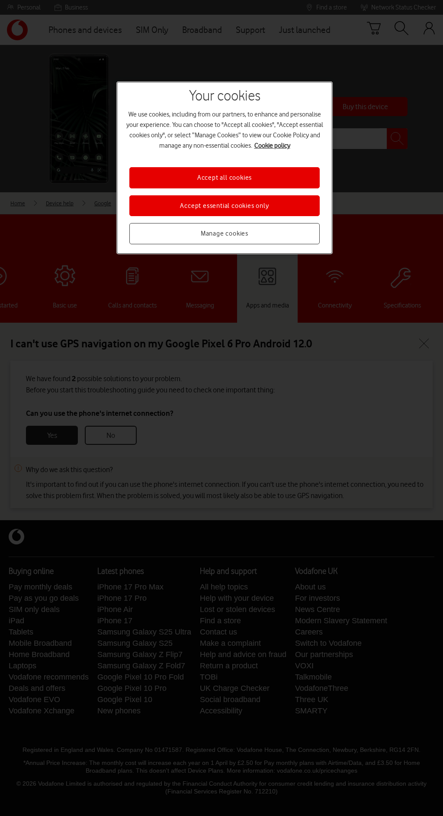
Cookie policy (272, 145)
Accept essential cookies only (224, 206)
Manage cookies (224, 233)
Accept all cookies (224, 177)
